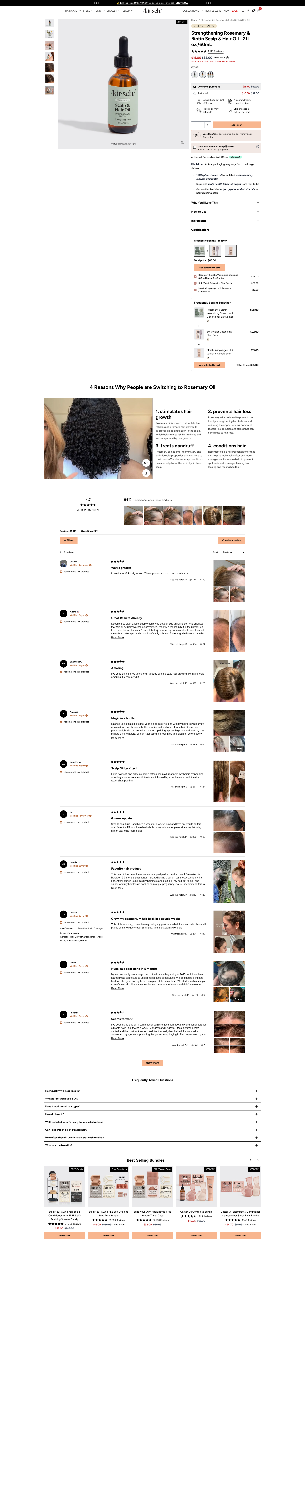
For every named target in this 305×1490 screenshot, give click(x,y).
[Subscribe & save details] (257, 146)
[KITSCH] (152, 11)
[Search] (243, 10)
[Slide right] (208, 3)
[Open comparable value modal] (227, 57)
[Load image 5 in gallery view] (50, 67)
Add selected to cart (209, 267)
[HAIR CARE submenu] (80, 10)
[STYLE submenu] (92, 10)
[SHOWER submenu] (119, 10)
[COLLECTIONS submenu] (201, 10)
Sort (216, 552)
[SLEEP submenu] (132, 10)
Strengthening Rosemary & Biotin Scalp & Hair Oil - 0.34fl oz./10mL (194, 74)
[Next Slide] (242, 515)
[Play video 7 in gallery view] (50, 90)
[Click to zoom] (182, 142)
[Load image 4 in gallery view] (50, 56)
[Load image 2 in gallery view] (50, 34)
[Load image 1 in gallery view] (50, 23)
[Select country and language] (253, 10)
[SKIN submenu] (103, 10)
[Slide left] (96, 3)
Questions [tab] (89, 531)
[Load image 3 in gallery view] (50, 45)
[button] (207, 51)
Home (194, 20)
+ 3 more (237, 748)
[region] (152, 3)
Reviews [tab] (68, 531)
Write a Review (234, 541)
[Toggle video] (146, 473)
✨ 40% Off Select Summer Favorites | (152, 3)
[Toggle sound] (146, 463)
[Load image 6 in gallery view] (50, 78)
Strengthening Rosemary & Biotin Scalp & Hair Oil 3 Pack (210, 74)
